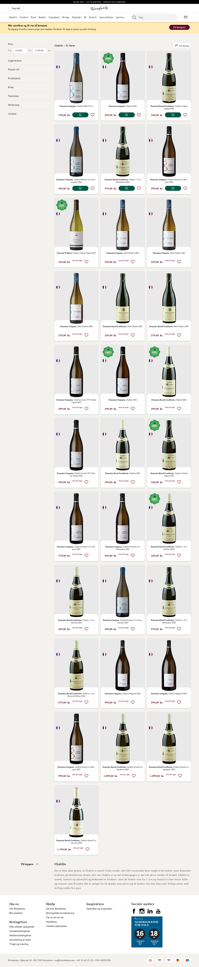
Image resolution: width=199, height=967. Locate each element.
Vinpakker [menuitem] (54, 17)
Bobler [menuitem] (42, 17)
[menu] (67, 17)
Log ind (16, 8)
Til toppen (27, 864)
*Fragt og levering (18, 944)
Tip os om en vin (55, 917)
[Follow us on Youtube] (158, 912)
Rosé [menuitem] (33, 17)
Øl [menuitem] (85, 17)
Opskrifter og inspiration (99, 908)
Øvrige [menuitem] (65, 17)
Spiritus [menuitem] (120, 17)
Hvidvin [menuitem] (24, 17)
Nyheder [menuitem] (76, 17)
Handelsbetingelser (19, 931)
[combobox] (154, 17)
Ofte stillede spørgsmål (21, 926)
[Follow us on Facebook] (134, 912)
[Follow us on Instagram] (142, 912)
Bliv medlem (16, 913)
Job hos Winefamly (56, 908)
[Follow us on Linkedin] (150, 912)
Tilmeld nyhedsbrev (56, 926)
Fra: (10, 50)
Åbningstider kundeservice (60, 913)
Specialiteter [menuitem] (106, 17)
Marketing (51, 921)
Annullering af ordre (20, 939)
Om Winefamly (17, 908)
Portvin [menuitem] (93, 17)
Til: (30, 50)
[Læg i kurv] (80, 114)
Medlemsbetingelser (20, 935)
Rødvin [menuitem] (13, 17)
